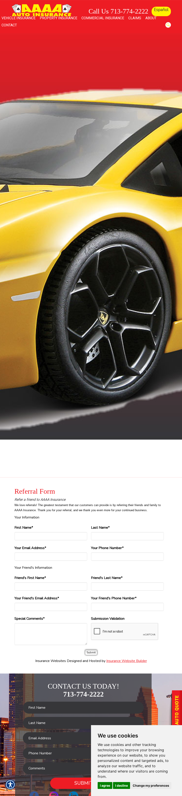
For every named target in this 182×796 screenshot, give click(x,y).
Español (161, 10)
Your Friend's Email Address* (36, 598)
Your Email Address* (30, 548)
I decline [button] (121, 785)
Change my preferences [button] (151, 785)
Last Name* (100, 527)
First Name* (23, 527)
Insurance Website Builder (126, 660)
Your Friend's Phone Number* (113, 598)
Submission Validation (108, 618)
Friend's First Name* (30, 577)
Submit (83, 783)
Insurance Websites (50, 660)
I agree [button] (105, 785)
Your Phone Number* (107, 548)
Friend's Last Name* (107, 577)
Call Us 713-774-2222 (118, 11)
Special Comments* (29, 618)
